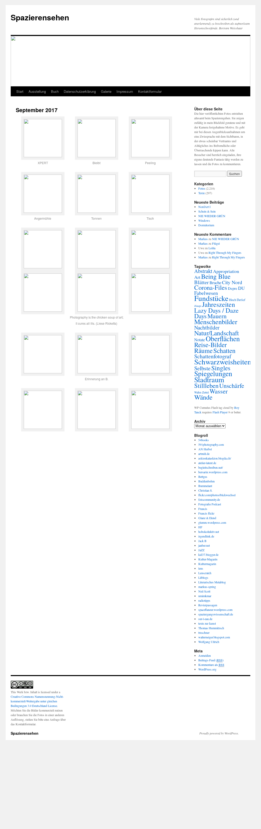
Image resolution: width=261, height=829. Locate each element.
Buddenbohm (206, 481)
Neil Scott (204, 591)
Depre (232, 288)
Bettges (202, 477)
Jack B (202, 541)
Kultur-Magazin (207, 559)
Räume (203, 350)
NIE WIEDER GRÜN (211, 216)
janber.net (204, 545)
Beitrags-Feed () (211, 660)
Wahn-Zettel (201, 392)
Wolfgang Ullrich (208, 642)
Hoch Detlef (237, 299)
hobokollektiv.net (208, 532)
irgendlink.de (206, 536)
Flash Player (220, 412)
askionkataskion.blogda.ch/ (214, 458)
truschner (204, 632)
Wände (203, 397)
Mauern (217, 316)
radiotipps (204, 600)
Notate (199, 340)
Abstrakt (203, 270)
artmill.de (204, 454)
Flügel (216, 243)
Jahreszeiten (218, 304)
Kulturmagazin (207, 564)
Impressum (124, 91)
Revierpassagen (207, 605)
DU (241, 288)
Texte (201, 193)
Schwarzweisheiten (222, 361)
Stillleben (206, 385)
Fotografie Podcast (209, 504)
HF (200, 527)
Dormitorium (206, 225)
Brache (215, 282)
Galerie (106, 91)
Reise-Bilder (210, 344)
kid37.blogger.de (208, 554)
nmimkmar (204, 596)
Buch (55, 91)
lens (200, 568)
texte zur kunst (207, 623)
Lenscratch (204, 573)
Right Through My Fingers (224, 253)
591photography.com (211, 444)
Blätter (201, 282)
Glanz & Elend (207, 518)
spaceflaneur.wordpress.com (215, 610)
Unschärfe (231, 385)
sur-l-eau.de (205, 619)
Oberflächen (223, 338)
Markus (203, 239)
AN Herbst (205, 449)
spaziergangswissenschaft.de (215, 614)
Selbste (202, 368)
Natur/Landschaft (216, 332)
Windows (204, 220)
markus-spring (207, 587)
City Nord (232, 282)
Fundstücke (211, 298)
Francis (202, 509)
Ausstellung (37, 91)
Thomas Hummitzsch (211, 628)
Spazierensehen (40, 17)
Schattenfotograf (212, 356)
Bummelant (205, 486)
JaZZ (201, 550)
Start (19, 91)
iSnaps (197, 306)
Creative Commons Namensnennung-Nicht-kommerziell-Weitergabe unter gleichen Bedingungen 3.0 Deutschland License (37, 701)
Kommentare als (211, 665)
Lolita (211, 248)
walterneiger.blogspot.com (214, 637)
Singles (220, 367)
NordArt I (204, 207)
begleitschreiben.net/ (210, 467)
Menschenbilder (215, 321)
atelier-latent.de (207, 463)
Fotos (201, 188)
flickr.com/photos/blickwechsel (217, 495)
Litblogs (203, 577)
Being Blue (215, 276)
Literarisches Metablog (212, 582)
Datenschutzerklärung (80, 91)
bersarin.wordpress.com (212, 472)
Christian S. (205, 490)
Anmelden (204, 655)
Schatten (224, 350)
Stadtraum (209, 379)
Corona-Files (210, 287)
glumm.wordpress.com (212, 522)
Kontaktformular (150, 91)
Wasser (219, 391)
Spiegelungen (213, 373)
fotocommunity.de (209, 499)
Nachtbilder (206, 327)
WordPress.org (207, 669)
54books (203, 440)
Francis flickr (206, 513)
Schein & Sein (207, 211)
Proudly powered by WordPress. (219, 733)
